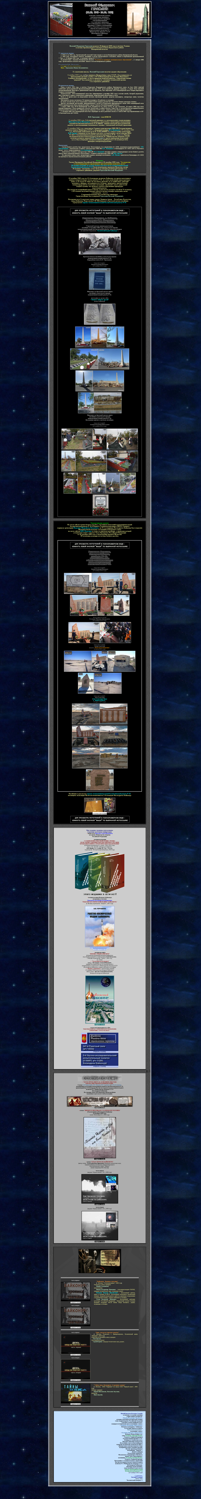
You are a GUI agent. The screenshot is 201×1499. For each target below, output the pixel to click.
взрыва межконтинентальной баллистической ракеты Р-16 (104, 202)
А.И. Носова (115, 155)
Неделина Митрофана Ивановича (86, 528)
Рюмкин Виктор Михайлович (107, 1293)
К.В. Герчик (72, 133)
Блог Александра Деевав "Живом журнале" (100, 699)
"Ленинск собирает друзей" (99, 299)
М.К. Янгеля (118, 153)
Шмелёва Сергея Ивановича (79, 122)
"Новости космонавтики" (134, 1430)
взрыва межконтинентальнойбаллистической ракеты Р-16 (134, 1470)
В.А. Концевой (114, 130)
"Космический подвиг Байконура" (107, 231)
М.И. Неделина (86, 531)
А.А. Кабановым (86, 150)
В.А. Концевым (107, 148)
